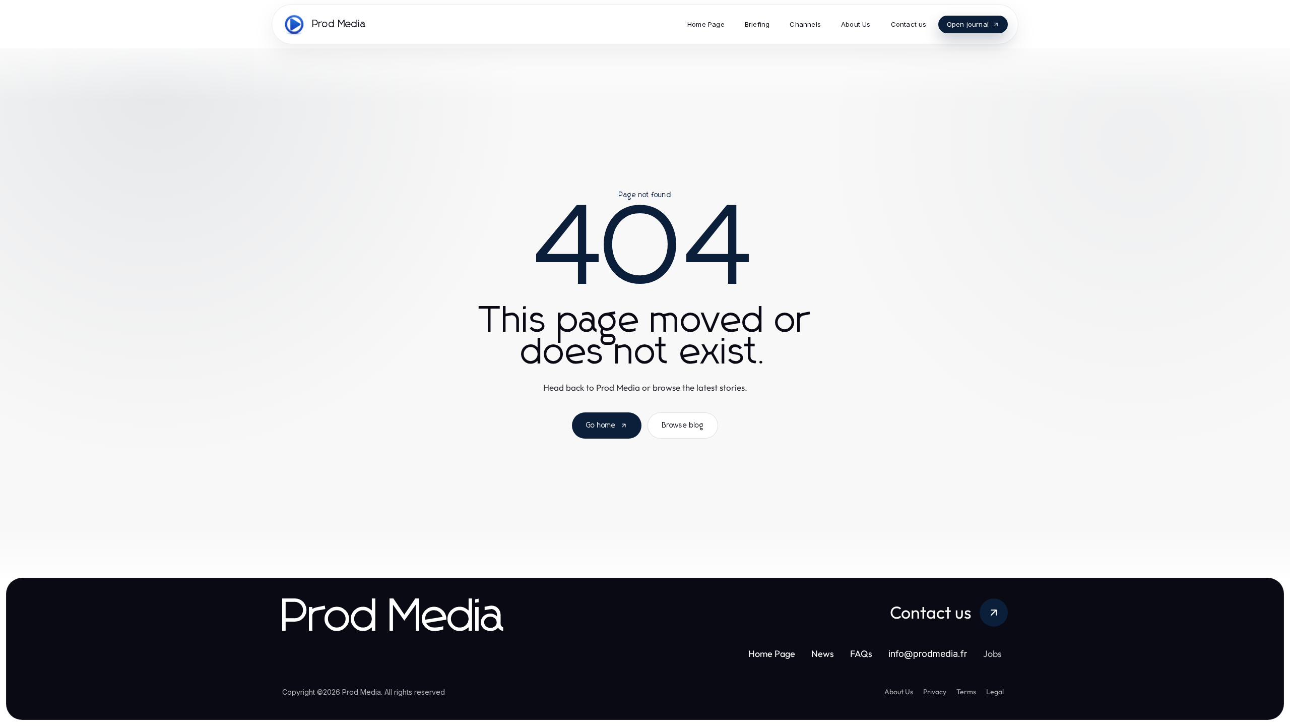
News (822, 653)
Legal (995, 691)
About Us (898, 691)
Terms (966, 691)
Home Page (771, 653)
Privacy (934, 691)
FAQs (861, 653)
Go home (601, 425)
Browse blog (682, 425)
